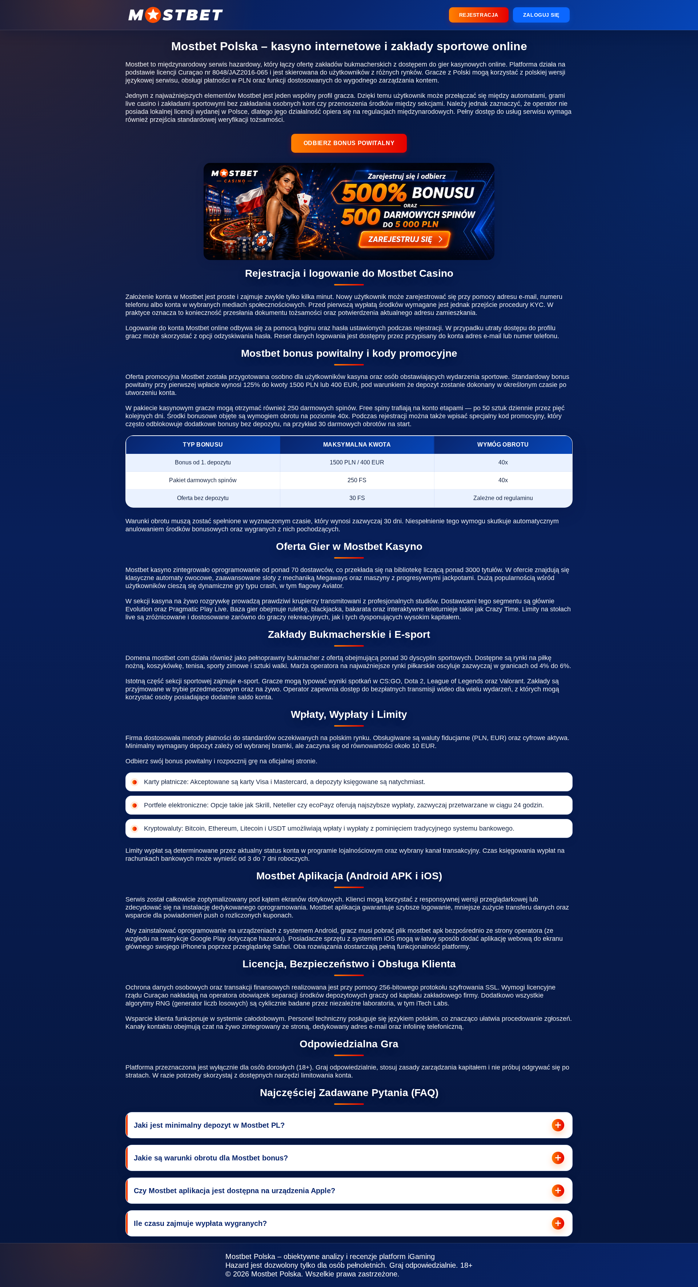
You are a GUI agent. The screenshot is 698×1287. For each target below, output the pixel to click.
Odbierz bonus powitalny (349, 143)
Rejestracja (478, 15)
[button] (683, 1086)
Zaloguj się (541, 15)
